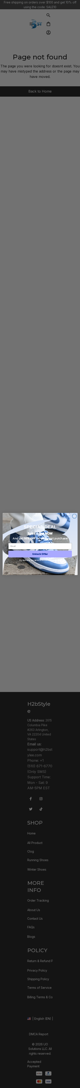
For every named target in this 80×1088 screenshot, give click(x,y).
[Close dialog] (74, 516)
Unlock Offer (40, 554)
